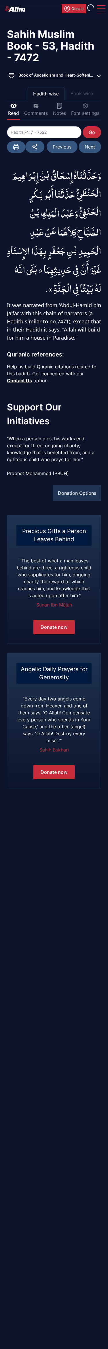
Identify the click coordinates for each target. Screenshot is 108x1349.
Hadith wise (46, 94)
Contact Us (19, 380)
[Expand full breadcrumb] (11, 75)
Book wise (82, 93)
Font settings (85, 113)
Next (90, 147)
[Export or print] (16, 147)
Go (92, 132)
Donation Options (77, 493)
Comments (36, 113)
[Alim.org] (17, 9)
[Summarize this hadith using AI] (34, 147)
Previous (62, 147)
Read (13, 113)
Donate (78, 8)
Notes (59, 113)
